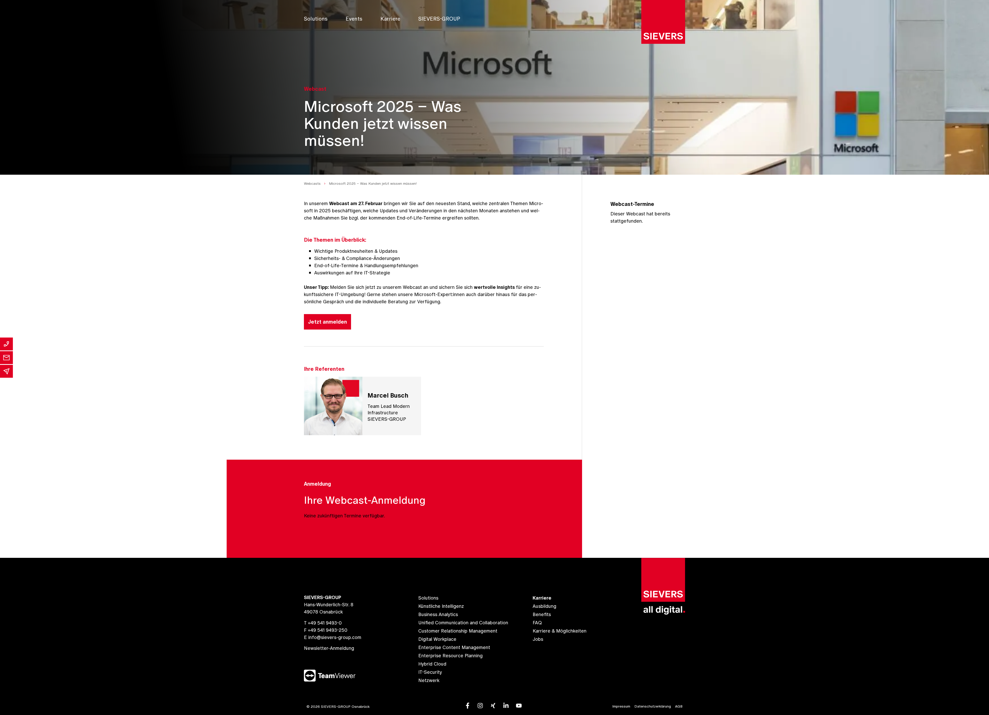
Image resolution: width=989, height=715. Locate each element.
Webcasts (312, 183)
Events (354, 19)
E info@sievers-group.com (332, 637)
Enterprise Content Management (454, 647)
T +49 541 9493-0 (323, 622)
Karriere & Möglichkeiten (559, 630)
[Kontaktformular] (6, 357)
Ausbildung (544, 606)
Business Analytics (438, 614)
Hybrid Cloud (432, 663)
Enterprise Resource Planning (450, 655)
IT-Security (430, 672)
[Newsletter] (6, 371)
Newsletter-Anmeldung (329, 648)
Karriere (390, 19)
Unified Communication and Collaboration (463, 622)
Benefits (542, 614)
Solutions (316, 19)
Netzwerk (428, 680)
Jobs (538, 639)
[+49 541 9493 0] (6, 344)
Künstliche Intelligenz (441, 606)
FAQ (537, 622)
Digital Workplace (437, 639)
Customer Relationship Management (457, 630)
